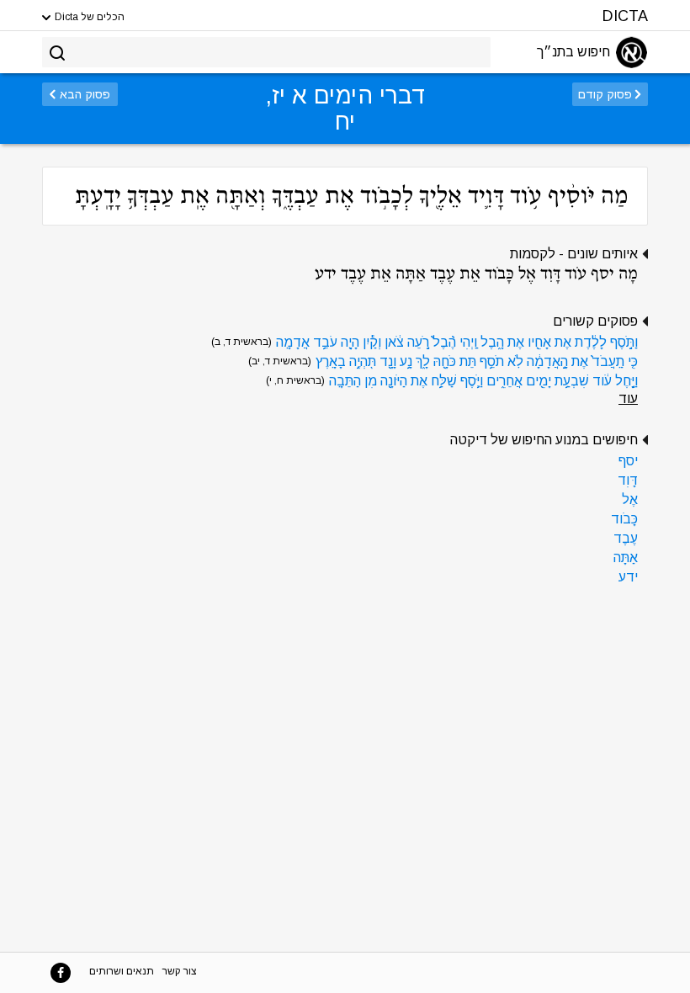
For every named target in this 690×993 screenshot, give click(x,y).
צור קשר (179, 971)
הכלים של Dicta (88, 17)
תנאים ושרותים (121, 971)
